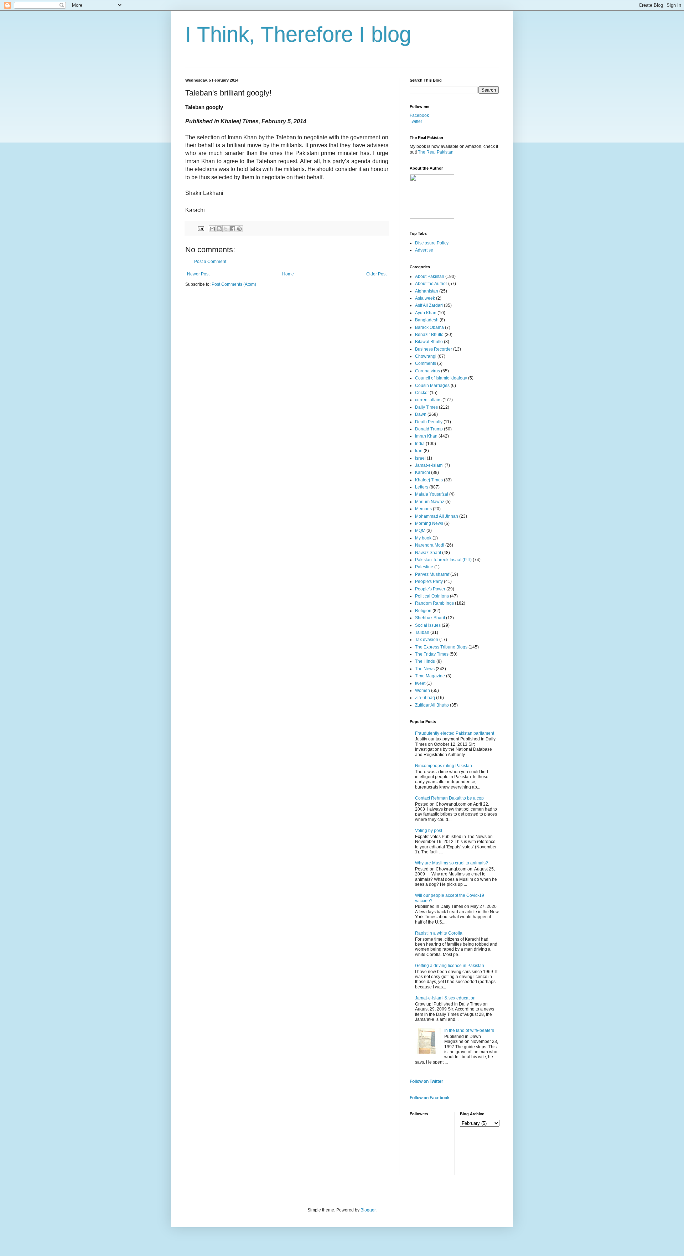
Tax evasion (426, 639)
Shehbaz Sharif (430, 617)
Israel (420, 458)
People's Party (429, 581)
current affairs (428, 399)
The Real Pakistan (436, 152)
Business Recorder (433, 349)
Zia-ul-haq (425, 697)
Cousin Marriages (432, 385)
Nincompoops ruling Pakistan (443, 765)
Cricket (422, 392)
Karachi (422, 472)
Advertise (424, 250)
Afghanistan (426, 291)
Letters (421, 487)
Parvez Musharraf (432, 574)
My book (423, 538)
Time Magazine (430, 675)
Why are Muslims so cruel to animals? (451, 862)
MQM (420, 530)
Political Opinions (432, 596)
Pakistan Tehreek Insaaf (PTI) (443, 559)
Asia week (425, 298)
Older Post (376, 274)
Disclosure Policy (432, 243)
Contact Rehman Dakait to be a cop (449, 798)
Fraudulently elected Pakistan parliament (454, 733)
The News (425, 668)
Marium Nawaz (429, 501)
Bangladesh (427, 319)
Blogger (368, 1210)
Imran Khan (426, 436)
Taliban (422, 632)
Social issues (428, 625)
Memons (423, 508)
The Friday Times (432, 654)
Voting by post (428, 830)
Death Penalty (428, 421)
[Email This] (212, 228)
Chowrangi (425, 356)
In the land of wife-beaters (469, 1030)
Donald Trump (429, 429)
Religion (423, 610)
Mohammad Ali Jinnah (436, 516)
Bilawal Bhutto (429, 341)
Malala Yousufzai (431, 494)
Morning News (429, 523)
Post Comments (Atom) (234, 284)
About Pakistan (429, 276)
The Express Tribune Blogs (441, 647)
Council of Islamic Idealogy (441, 378)
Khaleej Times (429, 479)
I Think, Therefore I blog (298, 34)
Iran (419, 450)
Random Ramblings (434, 603)
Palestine (424, 566)
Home (288, 274)
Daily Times (426, 407)
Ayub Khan (425, 312)
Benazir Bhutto (429, 334)
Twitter (416, 121)
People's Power (430, 588)
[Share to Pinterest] (239, 228)
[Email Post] (200, 228)
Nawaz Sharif (428, 552)
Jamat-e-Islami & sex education (445, 998)
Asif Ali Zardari (429, 305)
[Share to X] (225, 228)
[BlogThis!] (219, 228)
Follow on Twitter (426, 1081)
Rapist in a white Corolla (438, 933)
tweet (420, 683)
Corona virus (427, 370)
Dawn (420, 414)
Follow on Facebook (430, 1097)
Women (422, 690)
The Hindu (425, 661)
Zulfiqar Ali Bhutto (432, 705)
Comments (425, 363)
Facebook (419, 115)
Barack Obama (429, 327)
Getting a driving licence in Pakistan (449, 965)
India (420, 443)
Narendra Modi (429, 545)
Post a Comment (210, 261)
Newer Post (198, 274)
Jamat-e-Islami (429, 465)
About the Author (431, 283)
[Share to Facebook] (232, 228)
